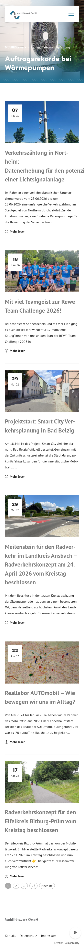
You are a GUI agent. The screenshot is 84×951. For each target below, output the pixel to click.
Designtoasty (72, 943)
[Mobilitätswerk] (23, 15)
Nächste (47, 886)
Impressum (48, 936)
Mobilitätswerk (15, 47)
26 (33, 886)
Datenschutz (28, 936)
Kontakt (10, 936)
